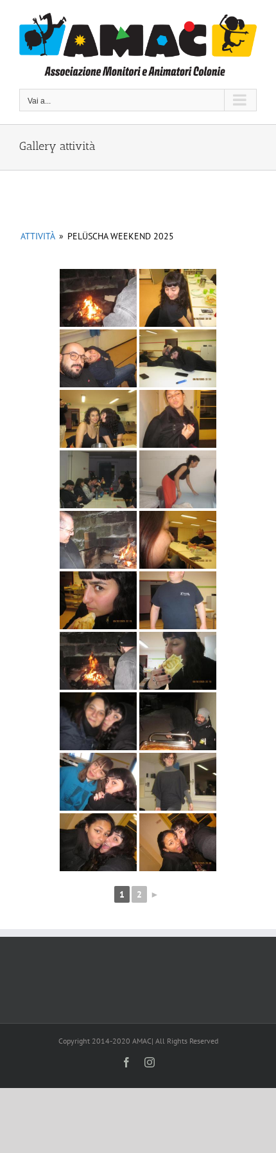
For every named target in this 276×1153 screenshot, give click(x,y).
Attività (38, 236)
